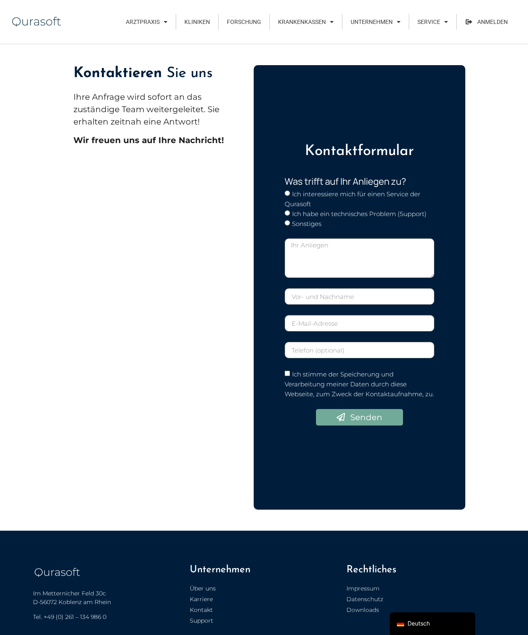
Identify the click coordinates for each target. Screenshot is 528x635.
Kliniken (197, 22)
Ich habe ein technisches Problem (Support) (359, 214)
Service (428, 22)
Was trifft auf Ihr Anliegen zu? (345, 181)
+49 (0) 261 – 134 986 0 (75, 617)
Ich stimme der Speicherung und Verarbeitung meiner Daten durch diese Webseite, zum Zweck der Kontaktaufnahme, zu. (359, 384)
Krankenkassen (302, 22)
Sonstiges (306, 224)
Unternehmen (372, 22)
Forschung (244, 22)
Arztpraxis (143, 22)
